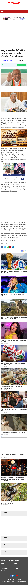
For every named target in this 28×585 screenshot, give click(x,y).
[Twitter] (13, 576)
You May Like (5, 545)
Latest (4, 552)
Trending (4, 512)
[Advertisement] (14, 34)
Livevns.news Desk (7, 60)
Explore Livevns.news (10, 561)
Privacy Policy (4, 570)
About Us (3, 563)
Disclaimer (16, 570)
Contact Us (16, 563)
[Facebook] (11, 576)
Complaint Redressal (18, 566)
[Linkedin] (15, 576)
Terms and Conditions (5, 568)
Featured (4, 537)
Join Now (22, 65)
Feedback (16, 568)
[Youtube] (17, 576)
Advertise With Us (4, 566)
